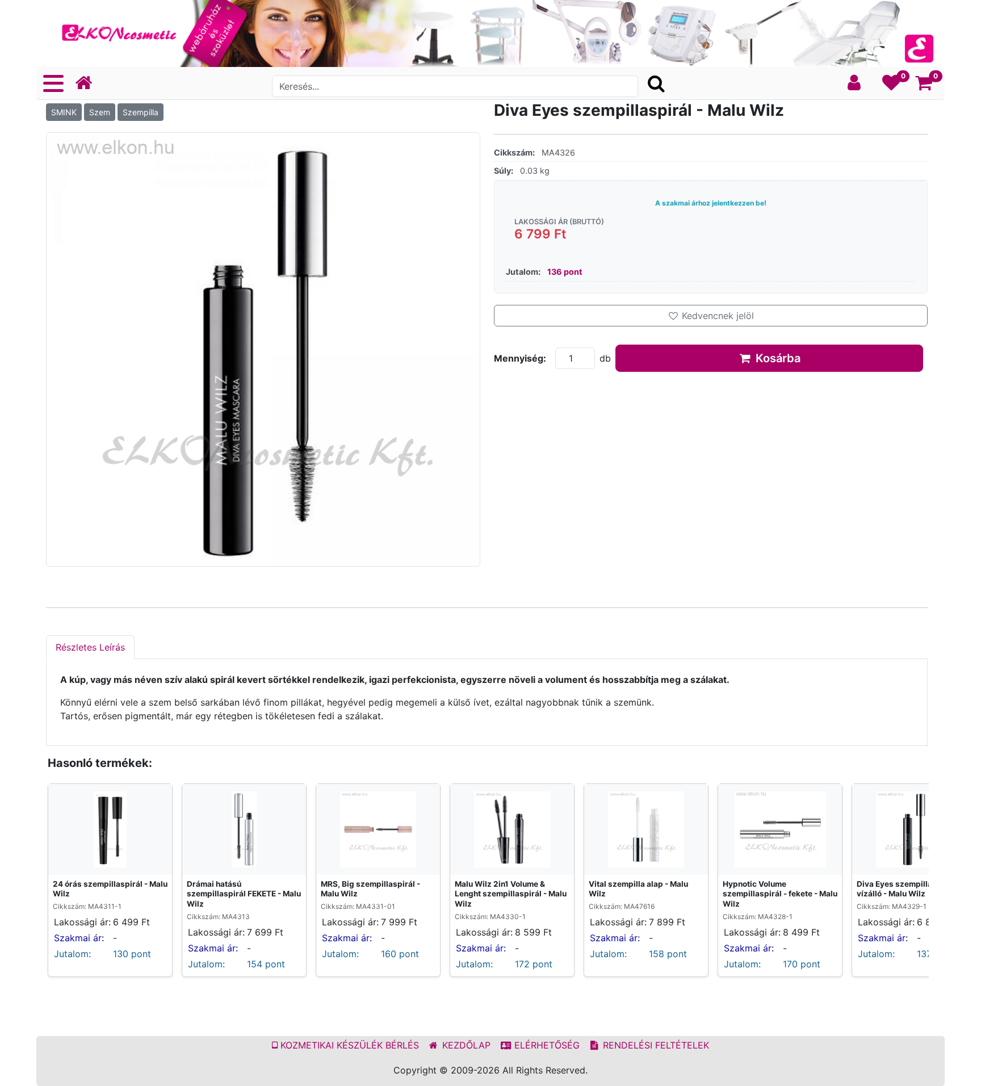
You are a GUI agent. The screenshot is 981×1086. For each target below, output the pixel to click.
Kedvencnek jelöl (716, 315)
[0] (891, 85)
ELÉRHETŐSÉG (546, 1045)
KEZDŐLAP (465, 1045)
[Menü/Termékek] (53, 83)
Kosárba (776, 358)
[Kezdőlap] (88, 83)
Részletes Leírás (90, 647)
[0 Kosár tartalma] (924, 85)
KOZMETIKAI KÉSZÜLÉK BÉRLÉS (348, 1045)
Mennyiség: (520, 358)
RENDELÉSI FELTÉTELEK (654, 1045)
